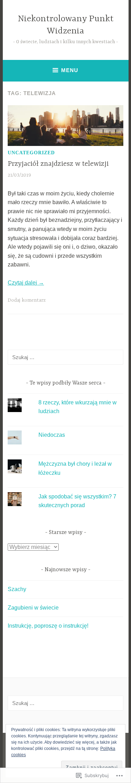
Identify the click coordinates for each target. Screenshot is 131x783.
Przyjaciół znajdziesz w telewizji (58, 164)
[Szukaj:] (65, 357)
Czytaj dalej (26, 283)
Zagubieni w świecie (33, 608)
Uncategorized (31, 152)
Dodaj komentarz (27, 300)
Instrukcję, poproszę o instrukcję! (48, 626)
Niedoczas (51, 435)
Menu (69, 70)
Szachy (17, 589)
